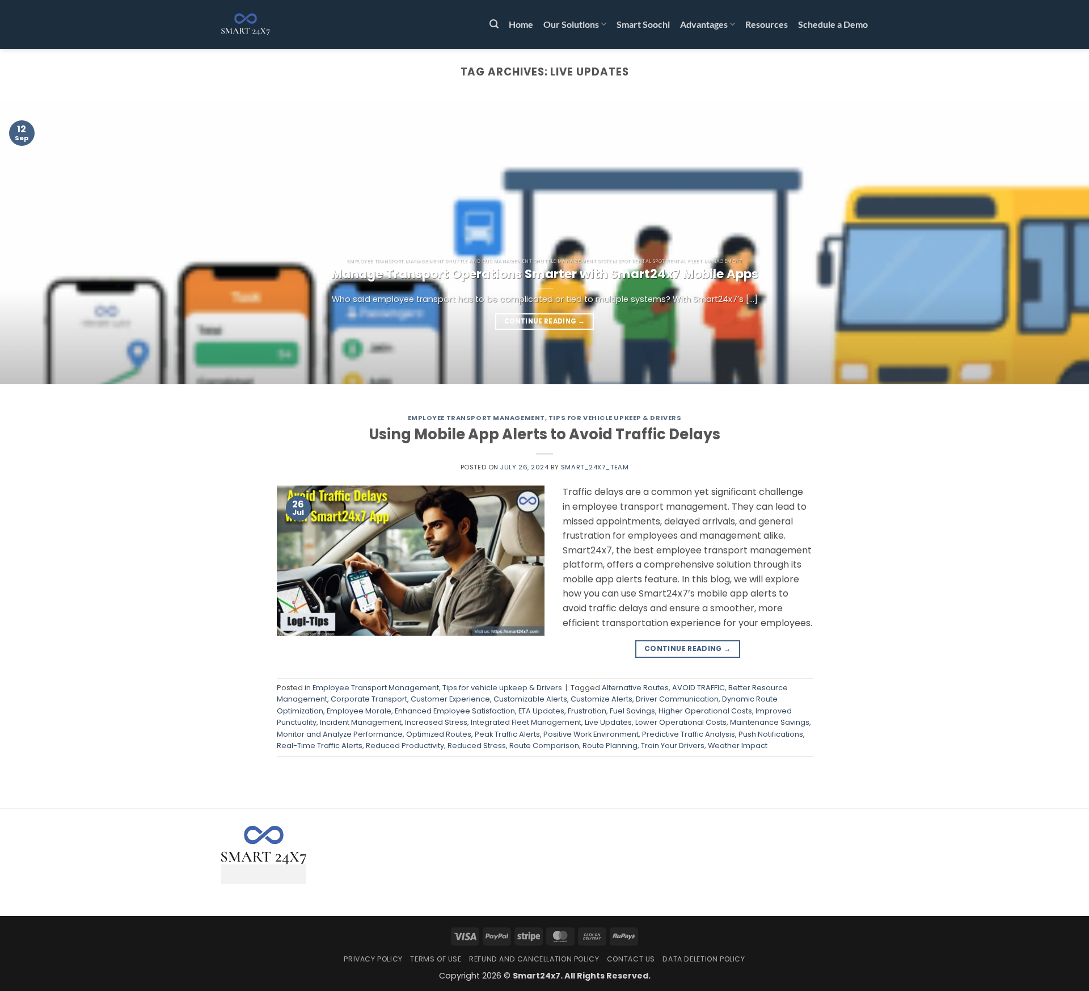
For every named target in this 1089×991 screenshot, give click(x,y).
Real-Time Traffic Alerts (319, 745)
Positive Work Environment (591, 734)
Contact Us (631, 959)
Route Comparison (544, 745)
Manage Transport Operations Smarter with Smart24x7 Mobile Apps (544, 274)
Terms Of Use (435, 959)
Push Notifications (770, 734)
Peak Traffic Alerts (507, 734)
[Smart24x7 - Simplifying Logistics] (278, 24)
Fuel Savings (632, 711)
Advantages (704, 24)
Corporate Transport (369, 699)
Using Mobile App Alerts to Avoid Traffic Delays (544, 434)
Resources (766, 24)
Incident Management (361, 722)
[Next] (1052, 242)
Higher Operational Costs (705, 711)
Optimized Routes (438, 734)
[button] (494, 24)
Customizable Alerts (530, 699)
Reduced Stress (477, 745)
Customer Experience (450, 699)
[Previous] (36, 242)
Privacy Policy (373, 959)
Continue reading (544, 321)
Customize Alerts (601, 699)
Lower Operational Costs (681, 722)
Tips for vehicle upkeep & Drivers (614, 417)
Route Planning (610, 745)
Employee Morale (359, 711)
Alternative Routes (635, 687)
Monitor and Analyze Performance (340, 734)
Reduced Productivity (405, 745)
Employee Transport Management (476, 417)
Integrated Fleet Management (526, 722)
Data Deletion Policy (703, 959)
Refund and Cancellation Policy (534, 959)
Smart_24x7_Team (594, 467)
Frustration (587, 711)
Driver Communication (677, 699)
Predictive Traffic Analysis (688, 734)
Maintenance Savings (769, 722)
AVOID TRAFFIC (698, 687)
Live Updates (608, 722)
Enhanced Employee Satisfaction (455, 711)
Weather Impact (737, 745)
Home (521, 24)
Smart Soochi (643, 24)
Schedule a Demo (833, 24)
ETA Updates (541, 711)
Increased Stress (436, 722)
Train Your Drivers (672, 745)
